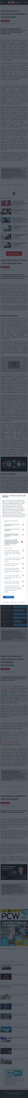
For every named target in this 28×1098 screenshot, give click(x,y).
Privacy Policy (22, 602)
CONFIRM (8, 597)
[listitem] (14, 521)
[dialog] (14, 549)
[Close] (25, 496)
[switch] (22, 524)
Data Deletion (6, 602)
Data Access (14, 602)
